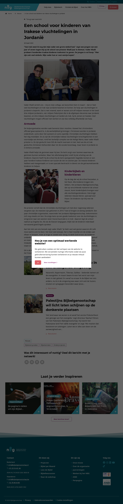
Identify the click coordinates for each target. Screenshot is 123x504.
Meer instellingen (50, 262)
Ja (38, 262)
